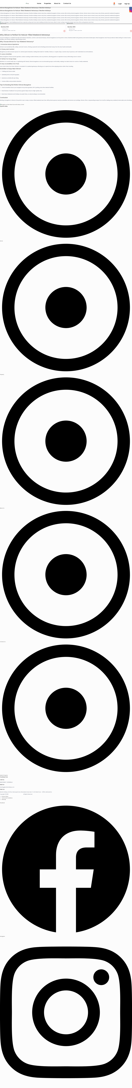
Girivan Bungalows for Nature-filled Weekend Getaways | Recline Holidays (25, 8)
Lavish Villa (13, 30)
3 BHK (9, 30)
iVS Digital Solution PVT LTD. (16, 794)
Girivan (4, 29)
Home (39, 3)
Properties (47, 3)
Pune (7, 29)
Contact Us (67, 3)
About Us (57, 3)
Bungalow (4, 30)
